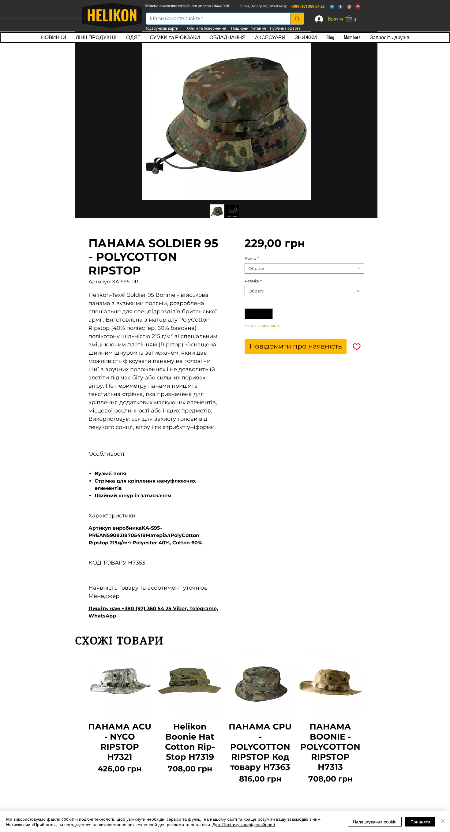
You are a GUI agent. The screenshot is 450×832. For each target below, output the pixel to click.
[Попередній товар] (78, 722)
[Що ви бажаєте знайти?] (297, 18)
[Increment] (268, 314)
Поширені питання (248, 28)
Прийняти (420, 822)
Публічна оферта (285, 28)
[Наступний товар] (371, 722)
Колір (252, 258)
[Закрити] (442, 821)
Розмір (253, 280)
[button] (352, 18)
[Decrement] (249, 314)
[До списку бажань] (356, 346)
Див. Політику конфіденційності (243, 824)
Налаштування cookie (374, 822)
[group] (225, 722)
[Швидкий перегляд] (120, 684)
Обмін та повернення (207, 28)
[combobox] (304, 268)
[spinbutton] (259, 314)
